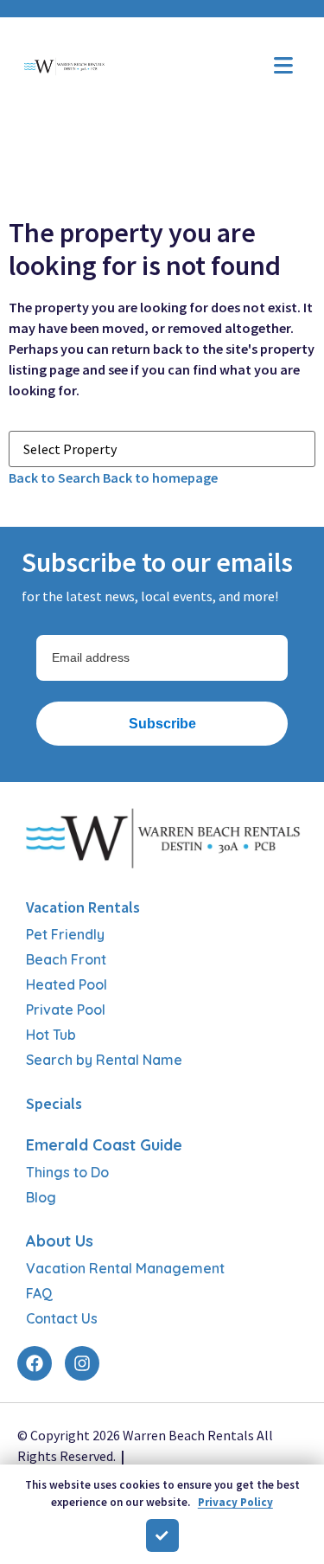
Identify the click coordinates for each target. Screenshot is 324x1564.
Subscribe (162, 723)
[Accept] (162, 1535)
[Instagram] (82, 1363)
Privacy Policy (235, 1502)
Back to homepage (160, 477)
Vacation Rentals (83, 907)
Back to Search (54, 477)
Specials (54, 1103)
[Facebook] (34, 1363)
